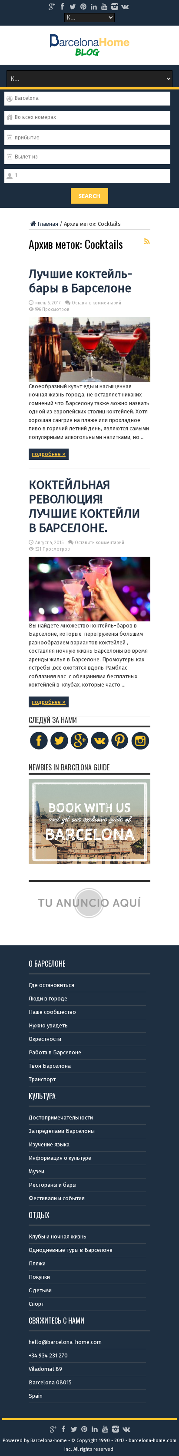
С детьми (40, 1290)
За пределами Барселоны (62, 1131)
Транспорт (42, 1079)
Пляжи (37, 1263)
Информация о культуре (60, 1158)
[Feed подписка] (146, 241)
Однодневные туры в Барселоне (71, 1250)
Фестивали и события (57, 1198)
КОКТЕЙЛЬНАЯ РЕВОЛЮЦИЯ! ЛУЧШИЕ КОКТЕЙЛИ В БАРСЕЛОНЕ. (84, 506)
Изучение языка (49, 1144)
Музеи (36, 1171)
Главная (47, 224)
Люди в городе (48, 998)
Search (89, 196)
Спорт (36, 1304)
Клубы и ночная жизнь (57, 1236)
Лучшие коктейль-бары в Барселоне (81, 281)
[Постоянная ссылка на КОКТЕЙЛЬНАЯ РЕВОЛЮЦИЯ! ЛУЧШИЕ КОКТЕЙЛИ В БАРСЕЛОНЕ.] (89, 619)
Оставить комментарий (96, 303)
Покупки (39, 1277)
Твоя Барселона (50, 1066)
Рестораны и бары (52, 1185)
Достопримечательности (61, 1117)
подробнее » (49, 454)
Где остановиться (51, 985)
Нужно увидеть (48, 1025)
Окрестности (45, 1039)
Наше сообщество (52, 1012)
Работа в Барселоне (55, 1052)
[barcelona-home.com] (89, 49)
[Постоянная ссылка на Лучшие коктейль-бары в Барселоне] (89, 380)
